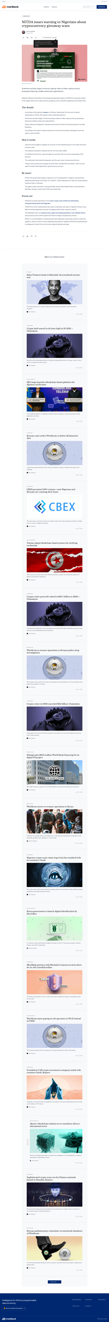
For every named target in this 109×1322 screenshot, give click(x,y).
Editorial (46, 7)
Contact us (88, 1306)
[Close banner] (55, 42)
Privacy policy (101, 1299)
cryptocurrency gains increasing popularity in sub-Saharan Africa (62, 213)
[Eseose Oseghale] (23, 32)
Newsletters (101, 7)
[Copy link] (35, 37)
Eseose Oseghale (30, 31)
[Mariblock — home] (10, 7)
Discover (54, 7)
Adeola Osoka (35, 1160)
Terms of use (75, 1306)
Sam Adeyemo (32, 311)
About (4, 1)
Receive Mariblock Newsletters (13, 1308)
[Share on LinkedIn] (27, 37)
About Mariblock (76, 1299)
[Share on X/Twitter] (23, 37)
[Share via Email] (31, 37)
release (45, 112)
